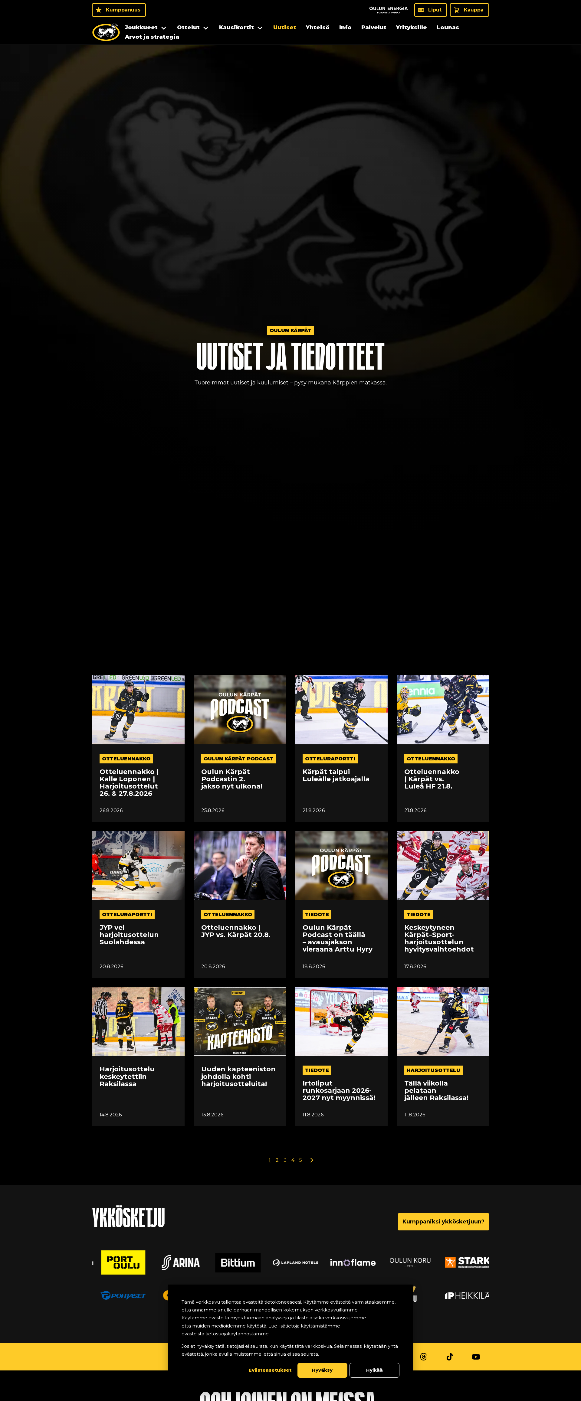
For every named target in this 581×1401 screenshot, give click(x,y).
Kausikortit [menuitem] (236, 27)
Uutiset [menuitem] (284, 27)
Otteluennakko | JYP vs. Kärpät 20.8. (236, 931)
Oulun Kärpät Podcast (239, 759)
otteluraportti (330, 759)
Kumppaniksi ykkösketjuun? (443, 1221)
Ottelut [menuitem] (188, 27)
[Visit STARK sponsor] (462, 1262)
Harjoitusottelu (433, 1070)
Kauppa (474, 10)
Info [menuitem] (345, 27)
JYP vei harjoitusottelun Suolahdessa (129, 935)
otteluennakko (126, 759)
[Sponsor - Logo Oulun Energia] (388, 10)
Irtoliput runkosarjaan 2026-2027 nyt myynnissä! (339, 1091)
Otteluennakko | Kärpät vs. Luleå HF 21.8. (431, 779)
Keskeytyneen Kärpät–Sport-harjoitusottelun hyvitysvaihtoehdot (439, 938)
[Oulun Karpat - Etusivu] (106, 32)
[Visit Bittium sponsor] (233, 1262)
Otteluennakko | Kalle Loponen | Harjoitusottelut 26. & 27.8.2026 (129, 783)
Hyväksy (322, 1370)
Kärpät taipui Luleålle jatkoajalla (336, 775)
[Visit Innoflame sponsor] (348, 1262)
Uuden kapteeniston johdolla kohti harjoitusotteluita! (238, 1077)
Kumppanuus (123, 10)
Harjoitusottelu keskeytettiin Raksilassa (127, 1077)
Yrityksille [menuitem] (411, 27)
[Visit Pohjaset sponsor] (118, 1295)
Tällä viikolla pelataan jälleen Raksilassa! (436, 1091)
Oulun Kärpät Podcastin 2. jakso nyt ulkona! (231, 779)
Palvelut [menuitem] (373, 27)
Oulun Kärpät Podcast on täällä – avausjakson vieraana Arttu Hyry (338, 938)
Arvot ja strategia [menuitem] (152, 37)
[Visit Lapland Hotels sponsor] (290, 1262)
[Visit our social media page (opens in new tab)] (423, 1356)
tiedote (317, 914)
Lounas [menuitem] (448, 27)
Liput (434, 10)
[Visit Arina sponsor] (176, 1262)
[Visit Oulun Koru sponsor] (405, 1262)
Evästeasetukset (270, 1370)
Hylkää (374, 1370)
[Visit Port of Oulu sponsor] (118, 1262)
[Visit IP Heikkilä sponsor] (462, 1295)
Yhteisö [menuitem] (318, 27)
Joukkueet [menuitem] (141, 27)
